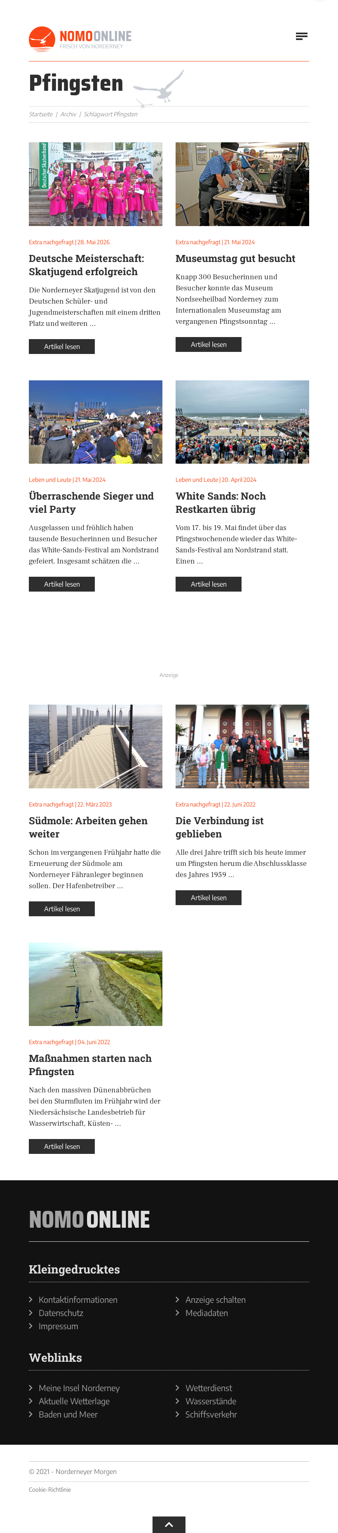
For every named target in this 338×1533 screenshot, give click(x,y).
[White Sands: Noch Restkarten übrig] (242, 422)
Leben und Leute (50, 479)
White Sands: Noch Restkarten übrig (221, 502)
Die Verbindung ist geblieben (220, 827)
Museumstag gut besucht (236, 258)
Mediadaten (206, 1313)
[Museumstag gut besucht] (242, 184)
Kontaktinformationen (78, 1299)
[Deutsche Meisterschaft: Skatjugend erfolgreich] (95, 184)
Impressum (58, 1326)
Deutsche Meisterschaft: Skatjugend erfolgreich (86, 265)
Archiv (68, 114)
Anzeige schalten (215, 1299)
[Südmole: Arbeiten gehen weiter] (95, 746)
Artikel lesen (62, 346)
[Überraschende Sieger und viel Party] (95, 422)
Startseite (40, 114)
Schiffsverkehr (211, 1414)
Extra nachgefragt (51, 241)
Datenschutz (61, 1313)
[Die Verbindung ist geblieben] (242, 746)
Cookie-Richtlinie (50, 1489)
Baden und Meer (68, 1414)
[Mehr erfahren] (169, 649)
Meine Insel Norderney (79, 1388)
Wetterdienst (208, 1388)
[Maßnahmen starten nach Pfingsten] (95, 984)
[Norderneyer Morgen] (80, 39)
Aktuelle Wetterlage (74, 1401)
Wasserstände (210, 1401)
